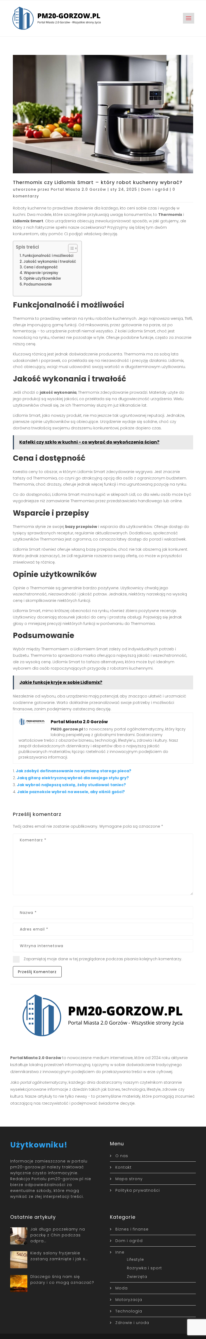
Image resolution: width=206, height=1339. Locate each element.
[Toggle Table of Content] (70, 248)
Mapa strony (129, 1179)
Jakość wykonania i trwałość (49, 261)
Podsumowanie (38, 284)
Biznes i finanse (132, 1229)
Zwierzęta (137, 1276)
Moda (121, 1288)
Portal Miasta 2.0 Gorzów (78, 189)
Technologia (128, 1311)
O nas (121, 1155)
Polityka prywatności (137, 1190)
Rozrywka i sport (144, 1268)
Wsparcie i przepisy (41, 272)
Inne (119, 1252)
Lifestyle (135, 1259)
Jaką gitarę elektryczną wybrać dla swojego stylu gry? (73, 778)
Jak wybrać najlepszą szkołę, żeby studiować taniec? (71, 784)
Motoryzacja (128, 1299)
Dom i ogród (154, 189)
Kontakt (123, 1167)
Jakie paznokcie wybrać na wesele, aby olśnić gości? (71, 791)
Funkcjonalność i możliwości (48, 255)
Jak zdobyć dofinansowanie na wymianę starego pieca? (73, 771)
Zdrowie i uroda (132, 1322)
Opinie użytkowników (42, 278)
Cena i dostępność (41, 267)
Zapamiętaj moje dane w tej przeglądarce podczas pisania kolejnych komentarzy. (103, 959)
